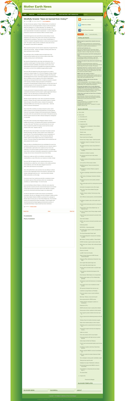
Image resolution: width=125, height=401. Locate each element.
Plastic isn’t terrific (84, 250)
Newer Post (26, 211)
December (82, 116)
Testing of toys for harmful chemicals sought (90, 320)
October (82, 121)
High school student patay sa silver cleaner (90, 322)
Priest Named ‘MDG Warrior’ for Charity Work (90, 275)
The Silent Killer (83, 372)
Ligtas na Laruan (84, 332)
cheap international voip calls (82, 399)
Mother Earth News (38, 6)
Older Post (72, 211)
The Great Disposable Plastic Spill (88, 233)
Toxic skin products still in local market (88, 334)
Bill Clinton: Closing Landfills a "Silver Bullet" (90, 239)
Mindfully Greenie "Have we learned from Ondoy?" (46, 19)
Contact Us (80, 100)
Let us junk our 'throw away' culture (88, 162)
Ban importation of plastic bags (87, 248)
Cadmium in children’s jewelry (87, 153)
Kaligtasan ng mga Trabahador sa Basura (89, 362)
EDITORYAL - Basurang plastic (87, 227)
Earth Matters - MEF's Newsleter (68, 14)
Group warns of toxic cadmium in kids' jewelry (90, 310)
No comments (46, 21)
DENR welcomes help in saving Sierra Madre (90, 308)
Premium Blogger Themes (69, 399)
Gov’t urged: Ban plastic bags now (88, 262)
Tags (86, 34)
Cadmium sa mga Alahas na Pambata (88, 290)
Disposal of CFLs (84, 305)
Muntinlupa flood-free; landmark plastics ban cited (89, 68)
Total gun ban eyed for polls (86, 360)
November (82, 119)
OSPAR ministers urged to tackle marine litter (90, 242)
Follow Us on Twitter (86, 24)
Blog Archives (93, 34)
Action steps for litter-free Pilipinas (88, 340)
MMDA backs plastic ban (85, 134)
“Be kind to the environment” (86, 129)
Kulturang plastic (84, 224)
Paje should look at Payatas (86, 137)
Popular (80, 34)
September (82, 124)
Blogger (92, 379)
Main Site (31, 14)
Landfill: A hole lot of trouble (86, 253)
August (82, 375)
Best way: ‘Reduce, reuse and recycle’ (89, 296)
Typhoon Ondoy (33, 206)
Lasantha (61, 399)
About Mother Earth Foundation (46, 14)
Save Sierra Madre (84, 218)
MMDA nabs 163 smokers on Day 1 (85, 73)
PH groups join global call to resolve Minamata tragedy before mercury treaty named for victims (89, 87)
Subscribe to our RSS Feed (87, 19)
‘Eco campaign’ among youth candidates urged (91, 358)
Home (25, 14)
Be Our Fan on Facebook (87, 30)
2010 (80, 114)
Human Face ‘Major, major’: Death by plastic (90, 139)
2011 (80, 112)
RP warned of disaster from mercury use (89, 288)
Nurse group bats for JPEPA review (88, 299)
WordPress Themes (48, 399)
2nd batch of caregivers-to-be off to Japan (89, 187)
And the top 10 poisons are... (84, 48)
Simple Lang (83, 132)
